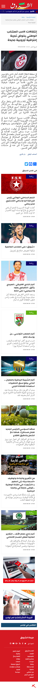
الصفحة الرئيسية (30, 17)
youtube (13, 643)
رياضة (23, 17)
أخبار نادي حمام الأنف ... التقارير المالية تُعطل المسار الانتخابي (20, 535)
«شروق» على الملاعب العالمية (20, 247)
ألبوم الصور (16, 651)
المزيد (3, 6)
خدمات (18, 661)
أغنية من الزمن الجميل (29, 676)
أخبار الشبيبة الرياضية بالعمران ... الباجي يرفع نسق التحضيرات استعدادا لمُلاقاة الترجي (19, 383)
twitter (25, 643)
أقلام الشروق (29, 651)
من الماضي (30, 672)
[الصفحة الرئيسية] (21, 4)
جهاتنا (18, 659)
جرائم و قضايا (29, 659)
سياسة (17, 672)
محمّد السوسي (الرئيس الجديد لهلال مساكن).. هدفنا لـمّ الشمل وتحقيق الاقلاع (20, 432)
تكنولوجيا (30, 656)
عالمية (32, 669)
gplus (16, 643)
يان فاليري (22, 154)
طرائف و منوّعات (15, 667)
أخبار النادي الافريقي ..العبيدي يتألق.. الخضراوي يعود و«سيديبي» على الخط (21, 287)
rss (19, 643)
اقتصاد (32, 654)
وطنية (18, 654)
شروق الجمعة (15, 664)
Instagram (10, 643)
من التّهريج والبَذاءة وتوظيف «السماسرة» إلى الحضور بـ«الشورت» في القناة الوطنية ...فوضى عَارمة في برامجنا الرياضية (20, 484)
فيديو (18, 669)
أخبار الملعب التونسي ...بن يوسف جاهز (22, 335)
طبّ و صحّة (30, 667)
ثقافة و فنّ (16, 656)
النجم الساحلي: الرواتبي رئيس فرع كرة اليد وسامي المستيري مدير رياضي (20, 201)
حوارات (31, 661)
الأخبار (32, 11)
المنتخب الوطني (32, 154)
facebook (22, 643)
